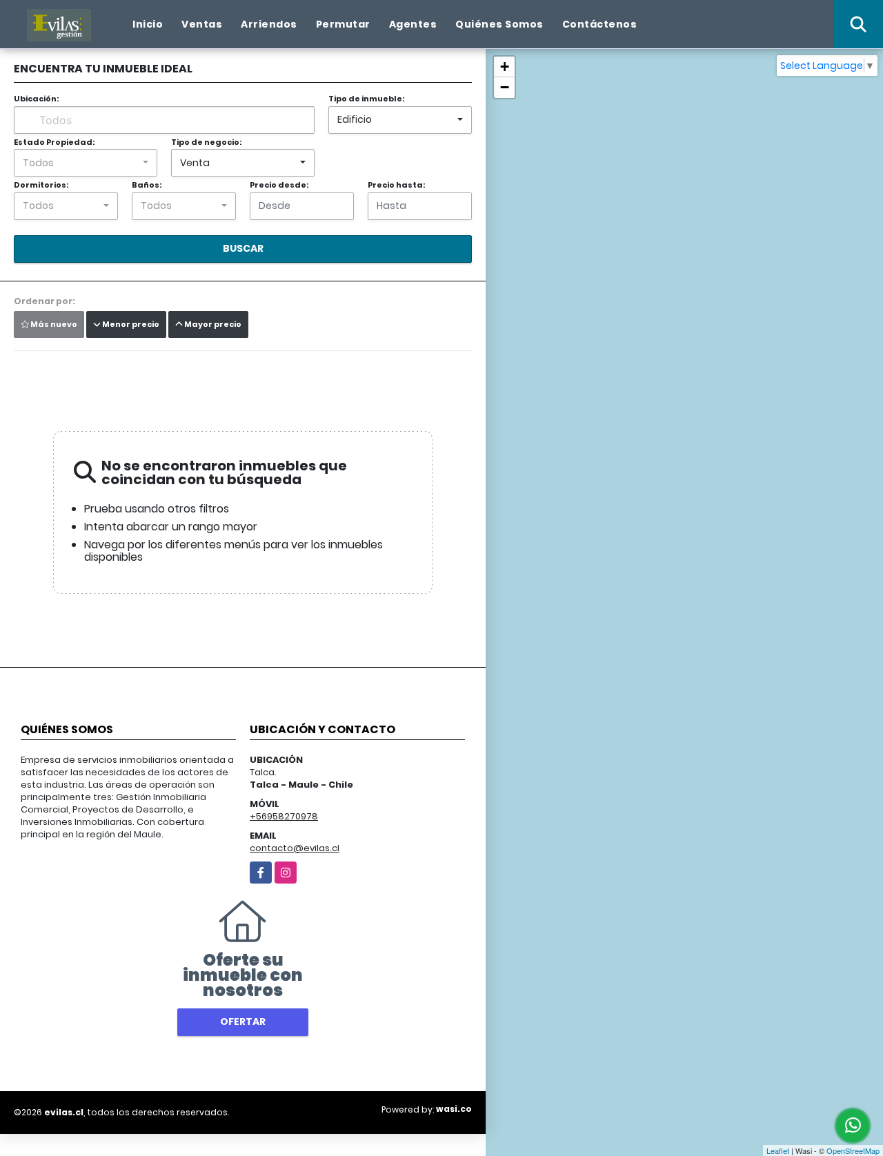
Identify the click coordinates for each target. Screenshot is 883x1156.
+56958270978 (284, 816)
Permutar (343, 24)
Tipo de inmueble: (366, 98)
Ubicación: (36, 98)
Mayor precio (212, 324)
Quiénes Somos (499, 24)
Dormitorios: (41, 184)
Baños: (146, 184)
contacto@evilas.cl (294, 848)
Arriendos (269, 24)
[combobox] (400, 120)
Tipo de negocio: (206, 142)
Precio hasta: (396, 184)
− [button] (504, 87)
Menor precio (130, 324)
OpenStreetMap (853, 1150)
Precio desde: (279, 184)
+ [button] (504, 66)
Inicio (147, 24)
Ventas (201, 24)
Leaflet (777, 1150)
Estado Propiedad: (54, 142)
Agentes (413, 24)
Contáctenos (599, 24)
